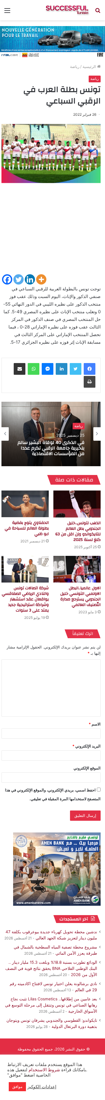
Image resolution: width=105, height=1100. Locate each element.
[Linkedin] (30, 279)
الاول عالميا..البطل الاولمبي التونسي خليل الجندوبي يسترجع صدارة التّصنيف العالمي (80, 596)
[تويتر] (75, 369)
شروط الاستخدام (43, 1069)
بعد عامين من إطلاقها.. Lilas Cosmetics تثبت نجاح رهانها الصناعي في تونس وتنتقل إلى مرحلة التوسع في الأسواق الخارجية (51, 1005)
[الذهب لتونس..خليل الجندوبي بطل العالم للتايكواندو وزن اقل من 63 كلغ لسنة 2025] (77, 504)
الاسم (95, 724)
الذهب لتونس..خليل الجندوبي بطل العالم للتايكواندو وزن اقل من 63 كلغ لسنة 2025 (78, 531)
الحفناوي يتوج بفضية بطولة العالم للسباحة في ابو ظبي (27, 528)
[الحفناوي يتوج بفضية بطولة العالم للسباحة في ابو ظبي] (25, 504)
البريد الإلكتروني (86, 746)
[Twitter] (18, 279)
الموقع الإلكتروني (87, 768)
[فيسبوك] (89, 369)
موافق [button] (17, 1086)
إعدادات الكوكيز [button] (41, 1086)
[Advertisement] (52, 231)
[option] (51, 434)
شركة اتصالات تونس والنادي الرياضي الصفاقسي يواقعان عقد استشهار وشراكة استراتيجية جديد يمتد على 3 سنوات (25, 599)
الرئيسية (90, 66)
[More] (41, 279)
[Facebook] (7, 279)
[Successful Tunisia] (67, 10)
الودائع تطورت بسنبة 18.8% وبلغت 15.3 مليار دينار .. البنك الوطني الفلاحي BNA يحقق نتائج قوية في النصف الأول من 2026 (51, 968)
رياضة (74, 66)
